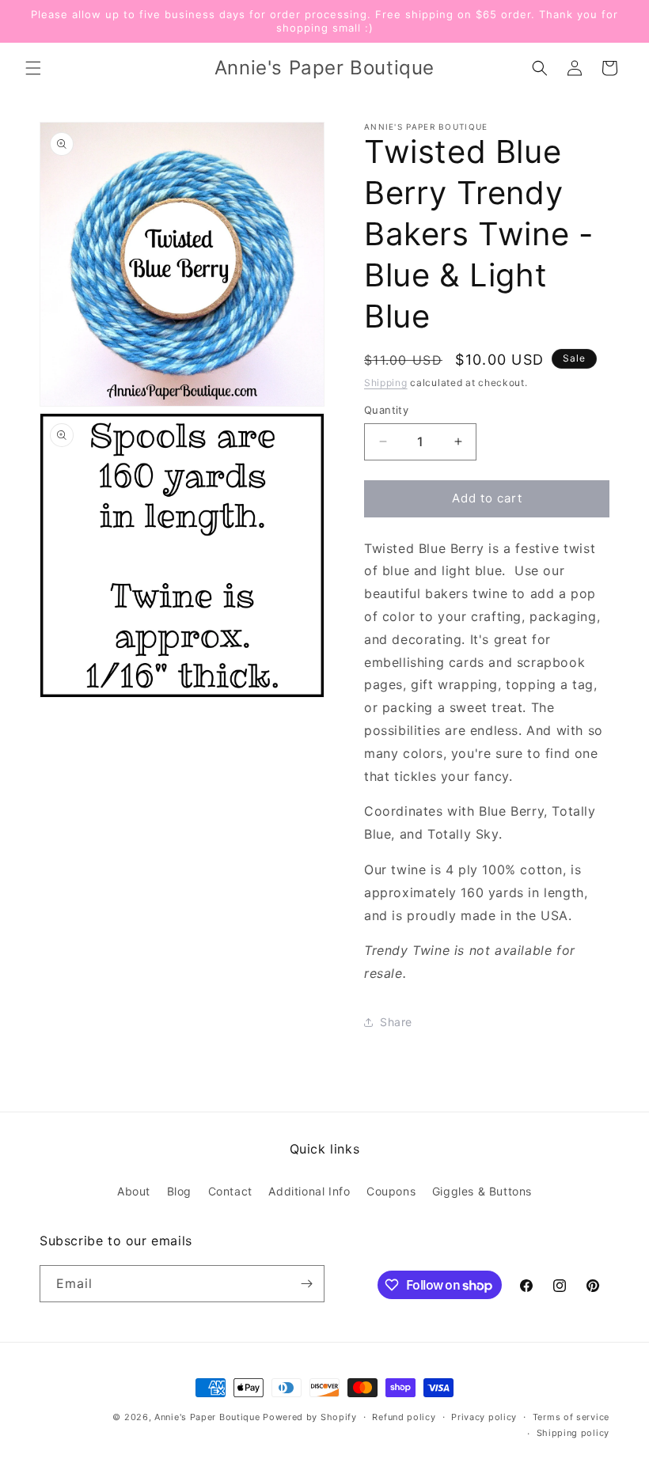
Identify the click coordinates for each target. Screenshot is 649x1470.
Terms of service (571, 1417)
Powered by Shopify (310, 1417)
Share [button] (396, 1022)
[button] (33, 68)
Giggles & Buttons (482, 1191)
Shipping (386, 382)
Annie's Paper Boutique (207, 1417)
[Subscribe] (306, 1283)
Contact (230, 1191)
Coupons (391, 1191)
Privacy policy (484, 1417)
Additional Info (309, 1191)
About (133, 1191)
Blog (179, 1191)
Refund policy (403, 1417)
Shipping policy (573, 1432)
